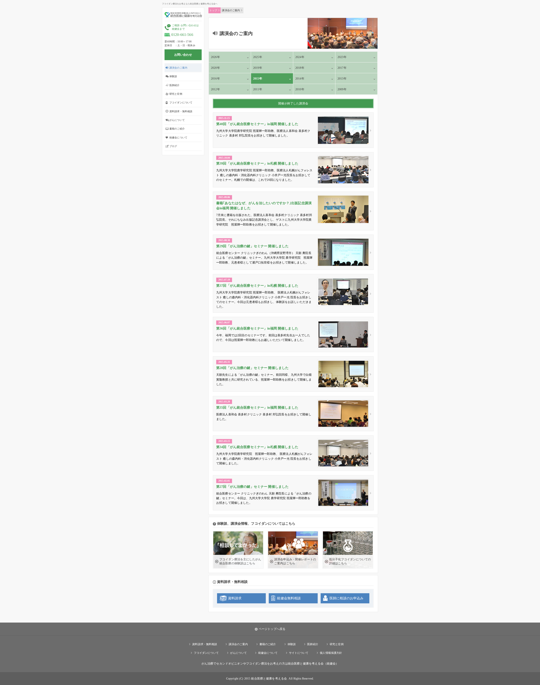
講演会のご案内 (178, 67)
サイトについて (298, 652)
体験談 (173, 76)
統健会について (178, 137)
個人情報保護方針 (331, 652)
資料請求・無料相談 (180, 111)
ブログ (173, 146)
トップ (213, 10)
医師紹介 (174, 85)
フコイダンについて (180, 102)
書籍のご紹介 (177, 128)
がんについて (177, 120)
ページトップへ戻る (272, 629)
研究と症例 (175, 93)
